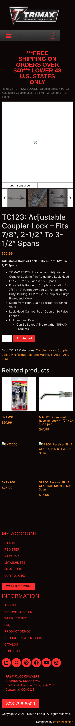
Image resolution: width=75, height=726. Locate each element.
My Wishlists (14, 562)
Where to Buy (15, 618)
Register (11, 549)
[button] (9, 35)
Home (5, 88)
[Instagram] (56, 662)
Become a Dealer (18, 611)
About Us (11, 605)
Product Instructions (23, 638)
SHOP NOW (19, 88)
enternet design (63, 721)
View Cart (12, 556)
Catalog (11, 644)
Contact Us (13, 651)
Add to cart (24, 338)
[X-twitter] (16, 662)
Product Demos (17, 631)
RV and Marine (39, 354)
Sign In (9, 543)
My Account (14, 569)
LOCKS (33, 88)
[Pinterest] (26, 662)
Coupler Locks (49, 88)
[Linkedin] (6, 662)
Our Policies (14, 575)
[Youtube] (46, 662)
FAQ (7, 624)
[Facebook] (36, 662)
